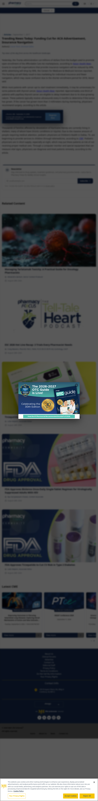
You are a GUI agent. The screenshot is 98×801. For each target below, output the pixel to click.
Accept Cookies (71, 796)
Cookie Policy (18, 791)
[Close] (94, 782)
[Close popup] (76, 385)
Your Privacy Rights (16, 796)
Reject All (87, 796)
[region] (49, 789)
